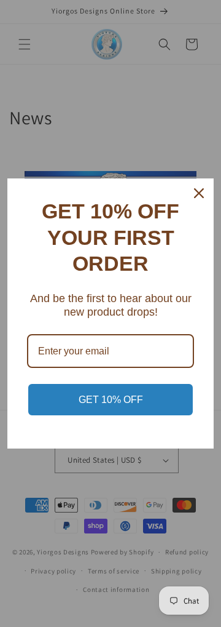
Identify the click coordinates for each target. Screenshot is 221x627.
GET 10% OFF (111, 399)
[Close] (199, 193)
